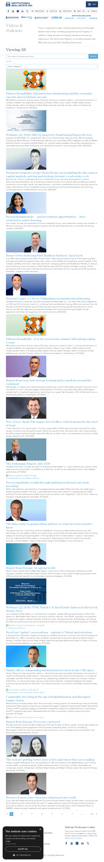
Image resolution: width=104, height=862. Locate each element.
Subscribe (39, 11)
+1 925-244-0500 (45, 833)
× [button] (40, 829)
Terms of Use (44, 844)
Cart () (80, 11)
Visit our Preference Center (80, 827)
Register (66, 11)
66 (91, 814)
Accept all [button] (23, 849)
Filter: (9, 61)
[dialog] (23, 842)
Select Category (14, 66)
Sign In (53, 11)
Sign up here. (76, 838)
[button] (23, 855)
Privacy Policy (10, 844)
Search (93, 11)
